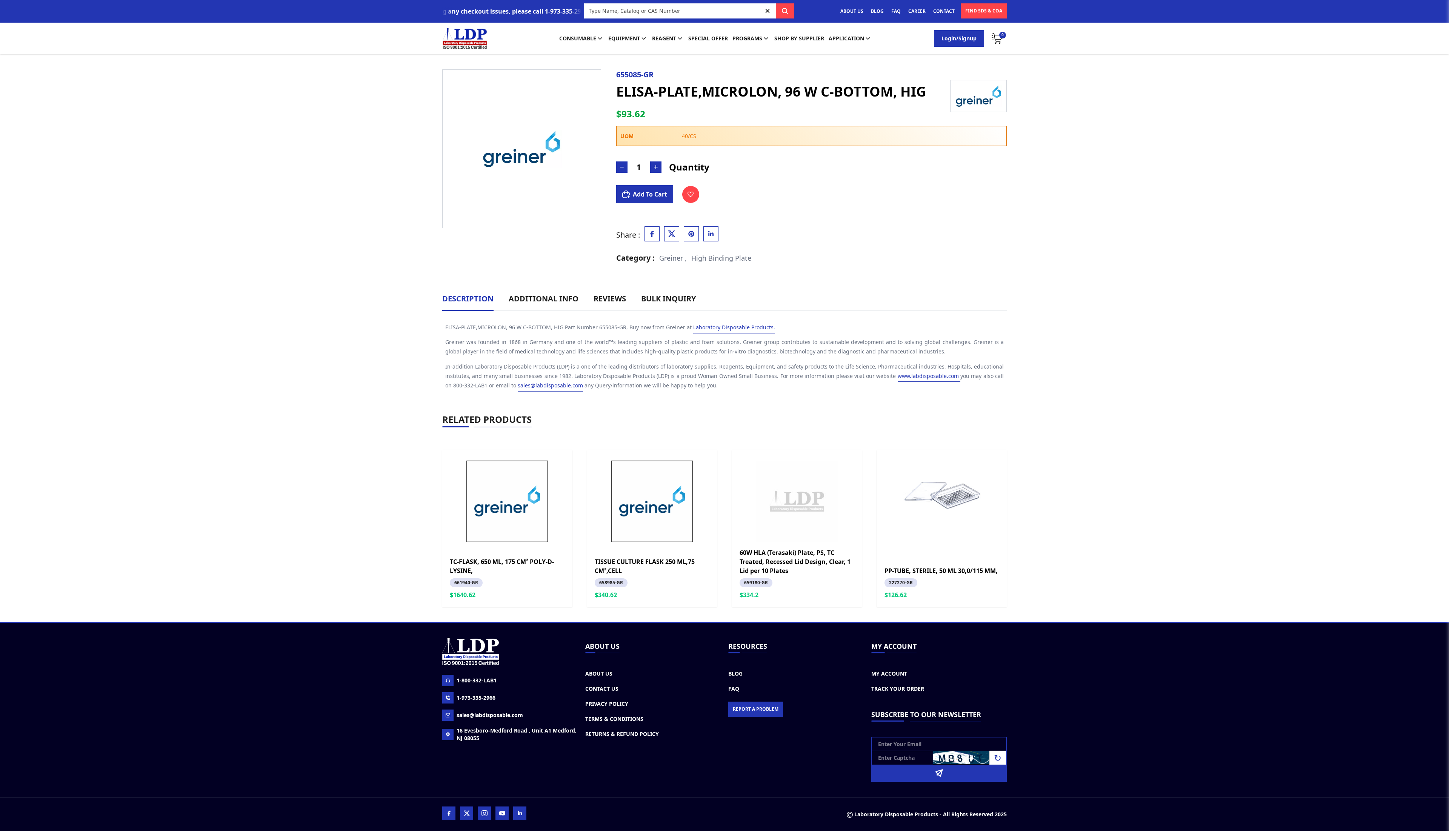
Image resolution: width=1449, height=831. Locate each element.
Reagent (664, 38)
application (846, 38)
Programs (747, 38)
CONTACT (944, 11)
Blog (735, 673)
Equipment (624, 38)
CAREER (917, 11)
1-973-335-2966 (476, 697)
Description (468, 298)
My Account (889, 673)
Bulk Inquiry (668, 298)
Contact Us (601, 688)
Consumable (577, 38)
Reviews (610, 298)
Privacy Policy (606, 703)
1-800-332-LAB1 (477, 680)
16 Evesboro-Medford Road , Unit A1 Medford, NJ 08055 (517, 734)
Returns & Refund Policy (622, 733)
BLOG (877, 11)
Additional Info (543, 298)
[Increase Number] (655, 167)
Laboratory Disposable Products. (734, 327)
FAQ (896, 11)
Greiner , (673, 258)
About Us (598, 673)
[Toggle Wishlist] (690, 194)
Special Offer (708, 38)
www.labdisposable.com (929, 375)
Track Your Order (897, 688)
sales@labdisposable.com (550, 385)
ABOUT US (851, 11)
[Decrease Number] (622, 167)
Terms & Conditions (614, 718)
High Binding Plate (721, 258)
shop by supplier (799, 38)
